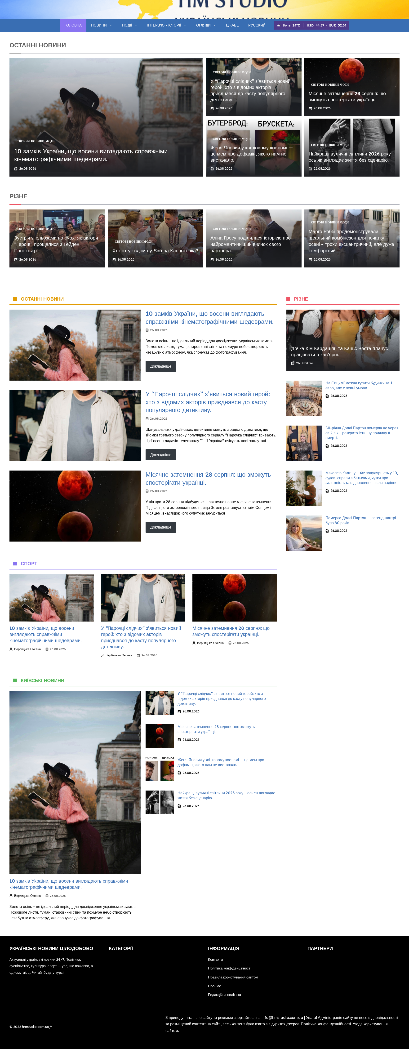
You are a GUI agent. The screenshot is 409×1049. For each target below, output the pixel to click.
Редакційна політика (224, 994)
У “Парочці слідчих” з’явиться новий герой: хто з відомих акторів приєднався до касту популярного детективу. (250, 90)
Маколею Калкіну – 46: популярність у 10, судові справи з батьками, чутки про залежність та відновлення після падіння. (361, 478)
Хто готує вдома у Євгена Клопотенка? (155, 250)
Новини (99, 25)
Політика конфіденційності (229, 968)
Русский (257, 25)
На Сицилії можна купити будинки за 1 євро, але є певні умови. (358, 385)
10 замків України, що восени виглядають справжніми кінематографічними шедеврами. (91, 155)
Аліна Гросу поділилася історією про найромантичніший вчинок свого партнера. (250, 244)
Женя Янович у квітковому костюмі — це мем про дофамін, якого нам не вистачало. (251, 154)
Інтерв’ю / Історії (164, 25)
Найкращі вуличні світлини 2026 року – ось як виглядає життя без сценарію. (352, 157)
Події (127, 25)
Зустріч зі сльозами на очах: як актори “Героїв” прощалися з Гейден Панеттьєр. (56, 244)
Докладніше (160, 366)
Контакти (215, 959)
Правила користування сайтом (233, 977)
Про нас (214, 986)
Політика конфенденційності (326, 1024)
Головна (73, 25)
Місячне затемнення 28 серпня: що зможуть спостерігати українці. (347, 96)
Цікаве (232, 25)
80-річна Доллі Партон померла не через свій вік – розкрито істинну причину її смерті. (361, 433)
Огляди (203, 25)
